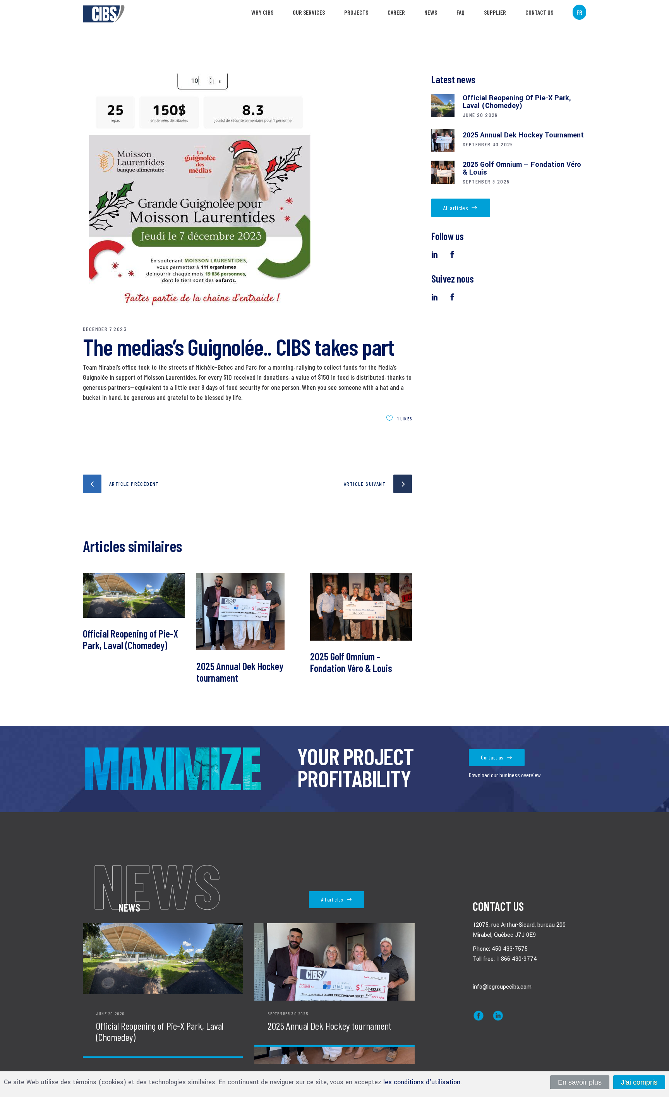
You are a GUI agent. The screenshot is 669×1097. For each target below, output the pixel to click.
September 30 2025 (488, 144)
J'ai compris (639, 1082)
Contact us (539, 12)
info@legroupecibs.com (502, 987)
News (430, 12)
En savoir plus (580, 1082)
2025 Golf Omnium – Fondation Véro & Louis (351, 662)
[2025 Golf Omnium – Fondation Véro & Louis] (361, 607)
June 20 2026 (480, 114)
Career (396, 12)
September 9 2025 (486, 181)
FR (579, 12)
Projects (356, 12)
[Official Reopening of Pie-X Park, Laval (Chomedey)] (134, 595)
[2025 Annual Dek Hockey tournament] (247, 611)
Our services (309, 12)
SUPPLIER (495, 12)
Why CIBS (262, 12)
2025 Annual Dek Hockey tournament (239, 672)
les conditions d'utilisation (421, 1082)
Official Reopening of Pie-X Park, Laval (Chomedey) (130, 639)
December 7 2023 (105, 329)
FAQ (460, 12)
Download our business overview (505, 774)
